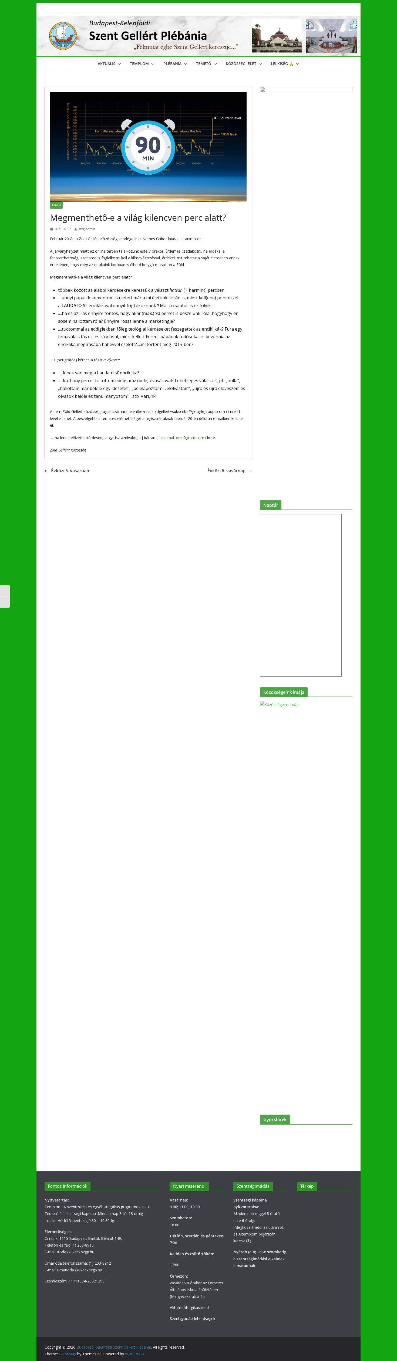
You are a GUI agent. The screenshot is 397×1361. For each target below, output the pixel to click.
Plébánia (172, 63)
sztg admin (86, 229)
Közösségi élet (241, 63)
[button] (118, 64)
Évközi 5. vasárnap (70, 471)
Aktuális (106, 63)
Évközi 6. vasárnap (226, 471)
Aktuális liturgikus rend (189, 1307)
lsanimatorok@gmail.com (182, 437)
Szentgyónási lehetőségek (192, 1318)
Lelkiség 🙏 (282, 63)
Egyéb (56, 205)
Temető (203, 63)
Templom (139, 63)
